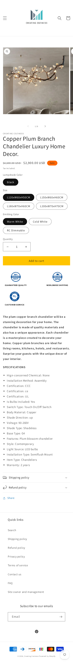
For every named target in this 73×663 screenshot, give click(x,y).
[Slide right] (45, 126)
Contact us (14, 574)
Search (12, 530)
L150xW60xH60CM (51, 197)
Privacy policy (16, 556)
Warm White (15, 221)
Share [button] (11, 498)
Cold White (40, 221)
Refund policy (16, 547)
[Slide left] (28, 126)
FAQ (10, 583)
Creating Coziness (31, 656)
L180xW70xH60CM (18, 206)
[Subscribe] (60, 616)
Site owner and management (26, 592)
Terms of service (18, 565)
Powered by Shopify (47, 656)
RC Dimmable (16, 230)
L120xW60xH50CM (18, 197)
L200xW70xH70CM (51, 206)
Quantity (8, 239)
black (10, 182)
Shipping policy (17, 539)
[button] (5, 18)
